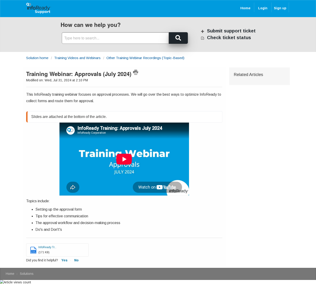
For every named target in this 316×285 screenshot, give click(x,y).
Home (245, 8)
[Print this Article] (135, 72)
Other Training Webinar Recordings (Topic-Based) (145, 58)
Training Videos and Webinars (77, 58)
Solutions (27, 274)
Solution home (37, 58)
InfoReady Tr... (47, 247)
